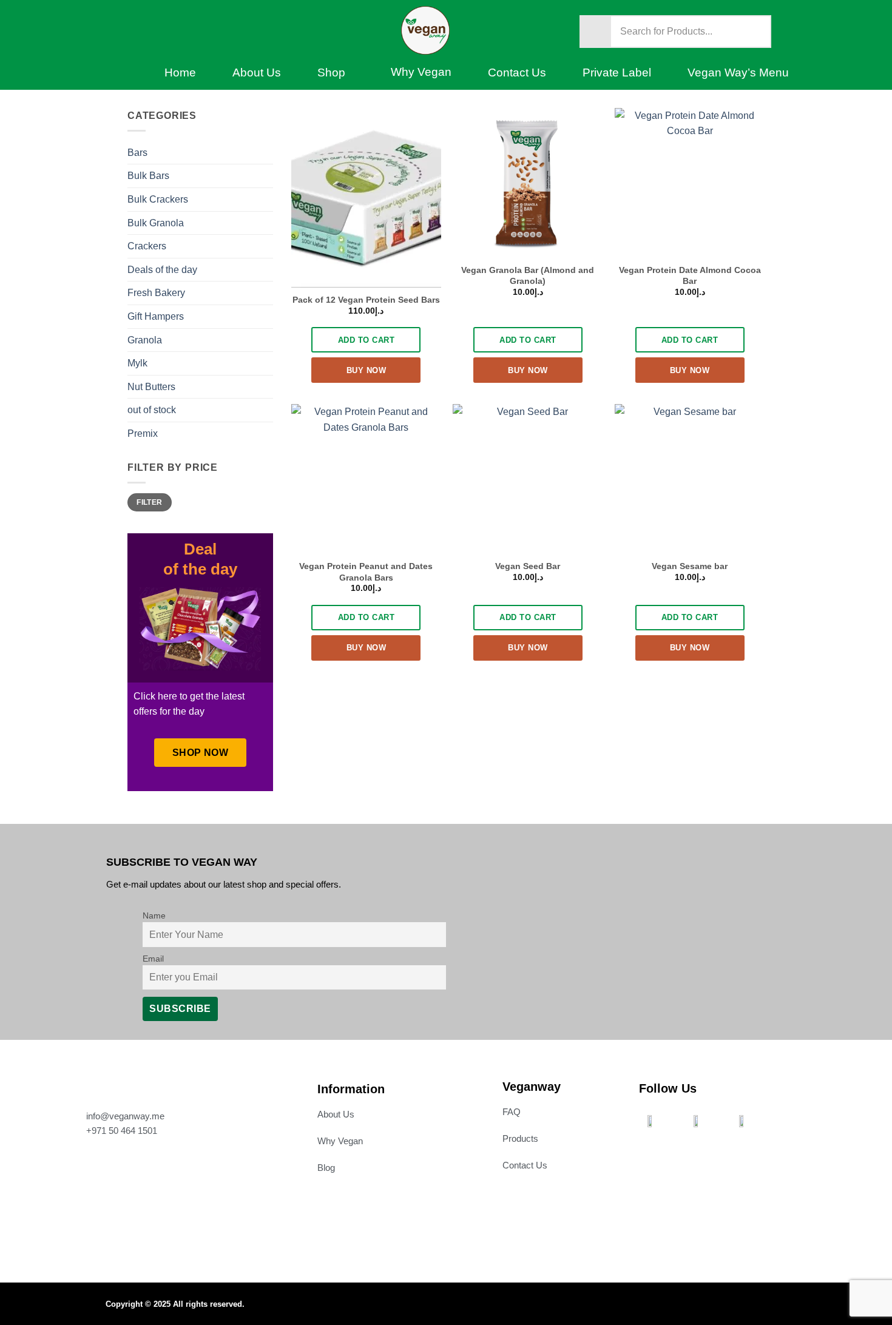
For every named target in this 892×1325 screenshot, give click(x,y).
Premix (142, 433)
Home (180, 72)
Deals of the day (162, 270)
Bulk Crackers (157, 199)
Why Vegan (421, 72)
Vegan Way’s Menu (738, 72)
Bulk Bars (148, 175)
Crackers (146, 246)
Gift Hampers (155, 316)
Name (154, 915)
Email (153, 958)
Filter (149, 502)
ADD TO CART (366, 340)
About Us (256, 72)
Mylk (137, 363)
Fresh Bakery (156, 293)
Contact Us (517, 72)
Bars (137, 152)
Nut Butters (151, 387)
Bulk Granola (155, 223)
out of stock (151, 410)
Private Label (617, 72)
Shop (331, 72)
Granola (144, 340)
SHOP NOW (200, 752)
